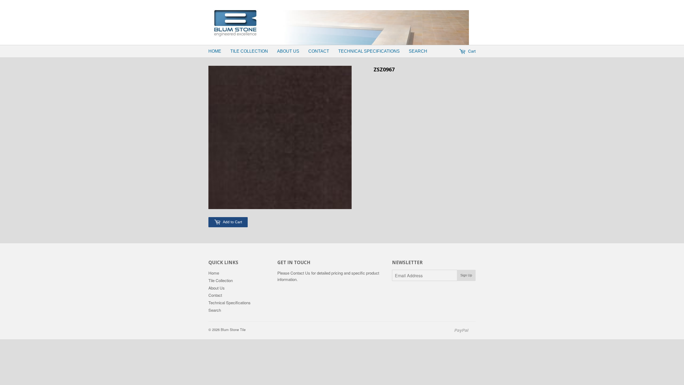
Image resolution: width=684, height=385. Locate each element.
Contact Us (300, 273)
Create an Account (380, 3)
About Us (288, 51)
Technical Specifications (369, 51)
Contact (318, 51)
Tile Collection (249, 51)
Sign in (351, 3)
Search (418, 51)
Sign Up (466, 275)
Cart (471, 51)
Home (214, 51)
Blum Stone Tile (233, 329)
